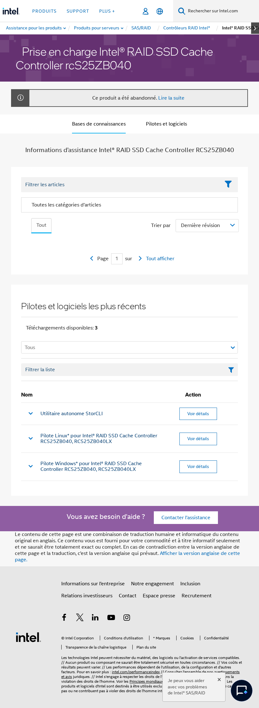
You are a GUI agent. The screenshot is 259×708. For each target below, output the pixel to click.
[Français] (160, 11)
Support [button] (78, 11)
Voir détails (198, 413)
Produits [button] (44, 11)
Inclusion (190, 584)
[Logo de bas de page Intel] (28, 637)
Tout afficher (160, 258)
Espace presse (159, 596)
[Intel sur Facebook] (64, 618)
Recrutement (197, 596)
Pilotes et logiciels (166, 124)
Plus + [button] (107, 11)
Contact (127, 596)
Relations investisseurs (86, 596)
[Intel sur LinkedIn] (95, 618)
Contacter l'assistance (185, 517)
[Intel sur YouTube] (111, 618)
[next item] (255, 28)
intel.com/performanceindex (136, 671)
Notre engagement (152, 584)
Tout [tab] (41, 225)
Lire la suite (171, 98)
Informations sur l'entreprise (93, 584)
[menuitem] (97, 28)
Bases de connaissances (99, 124)
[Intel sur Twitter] (80, 618)
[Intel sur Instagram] (126, 618)
